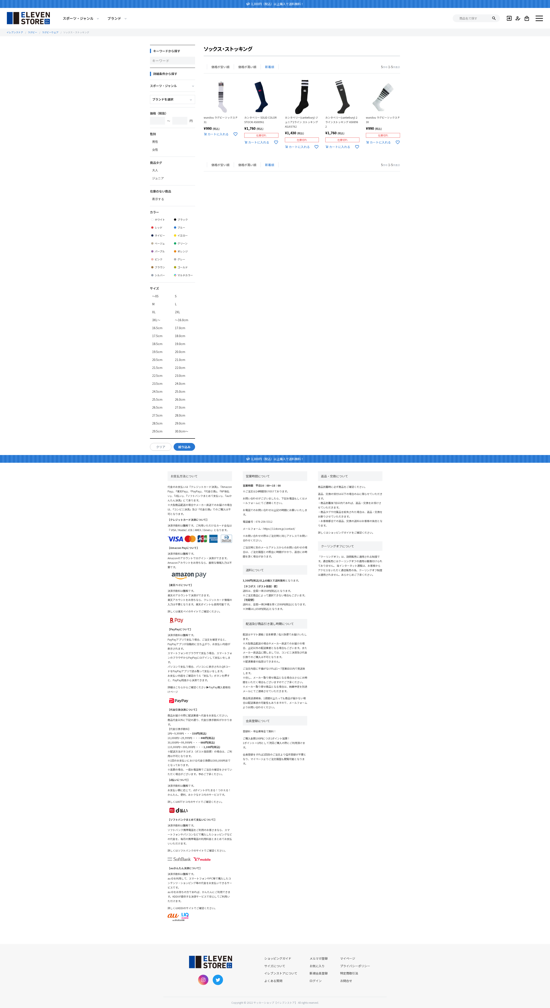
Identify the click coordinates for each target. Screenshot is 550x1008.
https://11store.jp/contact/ (279, 528)
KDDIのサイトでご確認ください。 (197, 908)
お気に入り (317, 966)
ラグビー (32, 32)
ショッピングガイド (339, 532)
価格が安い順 (220, 67)
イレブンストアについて (280, 973)
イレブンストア (14, 32)
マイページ (347, 958)
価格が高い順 (247, 67)
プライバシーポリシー (355, 966)
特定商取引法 (349, 973)
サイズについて (274, 966)
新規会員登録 (319, 973)
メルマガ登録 (319, 958)
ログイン (316, 981)
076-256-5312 (264, 521)
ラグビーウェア (50, 32)
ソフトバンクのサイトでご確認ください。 (202, 850)
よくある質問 (273, 981)
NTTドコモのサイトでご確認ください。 (201, 801)
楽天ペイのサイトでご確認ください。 (200, 611)
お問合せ (346, 981)
